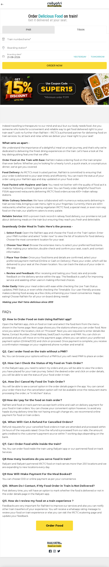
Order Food (54, 525)
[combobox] (54, 39)
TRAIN (80, 29)
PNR (28, 29)
